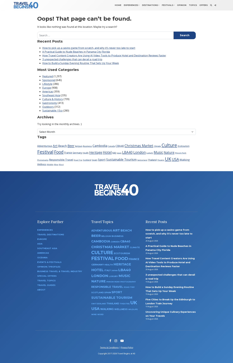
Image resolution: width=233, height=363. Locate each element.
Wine (56, 164)
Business (87, 146)
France (68, 152)
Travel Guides (46, 285)
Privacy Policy (127, 347)
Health (86, 153)
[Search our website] (211, 5)
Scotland (87, 160)
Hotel (107, 152)
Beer (71, 145)
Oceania (42, 257)
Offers (203, 5)
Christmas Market (139, 145)
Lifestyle (47, 84)
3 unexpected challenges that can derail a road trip (72, 59)
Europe (46, 87)
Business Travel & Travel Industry (59, 271)
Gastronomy (49, 103)
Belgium (78, 146)
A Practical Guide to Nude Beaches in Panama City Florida (76, 51)
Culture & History (52, 99)
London (139, 152)
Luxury (149, 152)
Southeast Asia (51, 95)
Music (158, 152)
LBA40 (127, 152)
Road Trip (78, 160)
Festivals (167, 5)
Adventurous (44, 146)
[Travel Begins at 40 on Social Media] (215, 5)
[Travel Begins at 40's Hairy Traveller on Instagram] (115, 341)
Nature (169, 152)
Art (55, 145)
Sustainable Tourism (121, 159)
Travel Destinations (50, 234)
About (41, 290)
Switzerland (142, 160)
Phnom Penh (180, 153)
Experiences (131, 5)
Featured (47, 76)
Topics (193, 5)
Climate (157, 146)
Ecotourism (183, 146)
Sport (102, 160)
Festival (45, 152)
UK (168, 159)
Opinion (181, 5)
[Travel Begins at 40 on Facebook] (110, 341)
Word (61, 164)
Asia (39, 244)
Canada (111, 146)
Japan (119, 153)
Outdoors (48, 107)
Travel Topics (46, 280)
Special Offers (47, 276)
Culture (169, 145)
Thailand (152, 159)
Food (59, 152)
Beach (62, 146)
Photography (43, 160)
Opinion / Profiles (48, 267)
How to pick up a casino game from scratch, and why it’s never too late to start (88, 48)
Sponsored (48, 80)
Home (118, 5)
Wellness (41, 164)
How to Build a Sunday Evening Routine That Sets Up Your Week (80, 63)
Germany (77, 152)
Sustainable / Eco (52, 110)
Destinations (150, 5)
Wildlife (50, 164)
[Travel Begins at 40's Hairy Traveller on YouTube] (122, 341)
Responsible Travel (61, 160)
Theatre (160, 160)
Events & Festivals (49, 262)
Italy (114, 152)
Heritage (95, 152)
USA (175, 159)
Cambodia (100, 146)
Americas (47, 91)
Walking (185, 160)
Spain (94, 159)
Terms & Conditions (109, 347)
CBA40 (120, 146)
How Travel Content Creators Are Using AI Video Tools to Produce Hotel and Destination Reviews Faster (104, 55)
